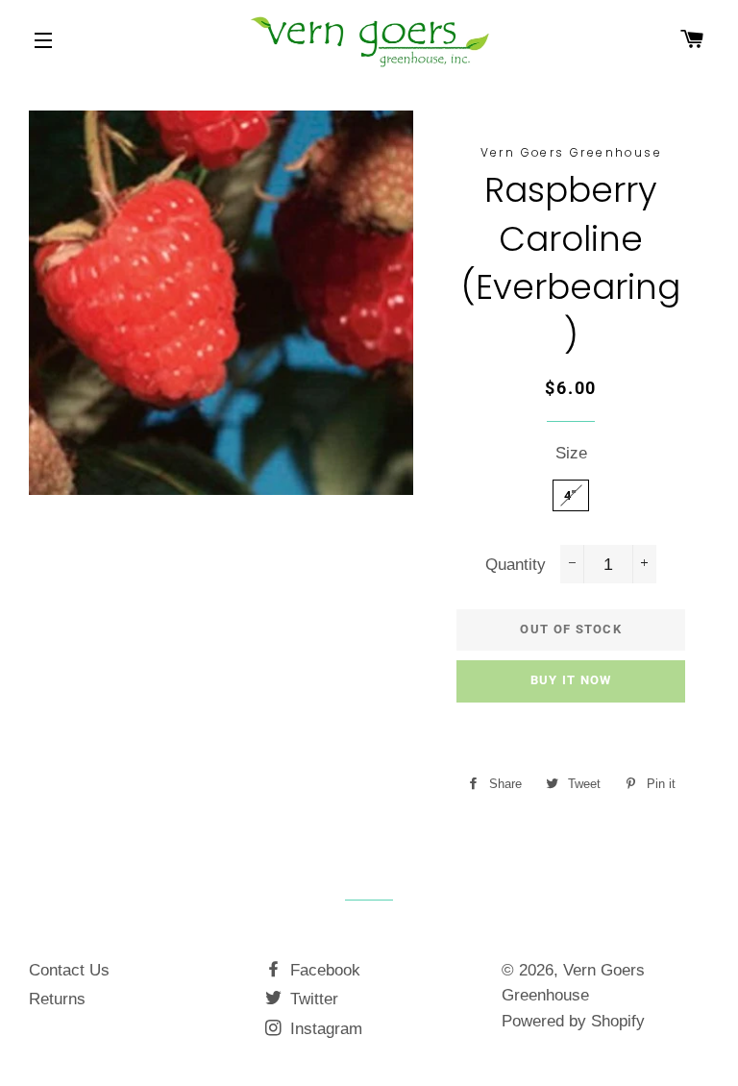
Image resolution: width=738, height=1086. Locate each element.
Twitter (311, 999)
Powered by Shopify (573, 1021)
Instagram (323, 1029)
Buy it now (571, 680)
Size (571, 453)
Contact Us (69, 970)
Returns (57, 999)
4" (571, 495)
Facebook (322, 970)
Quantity (515, 564)
